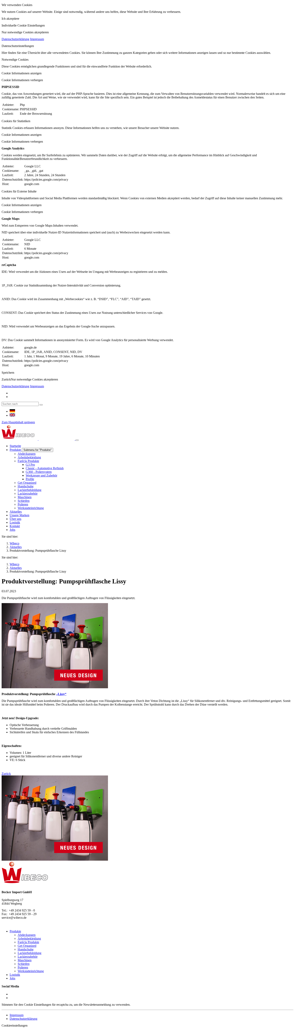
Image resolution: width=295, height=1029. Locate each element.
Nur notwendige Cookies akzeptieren (34, 379)
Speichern (8, 372)
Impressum (37, 39)
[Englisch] (12, 415)
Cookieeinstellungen (14, 1025)
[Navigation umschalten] (77, 440)
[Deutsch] (12, 411)
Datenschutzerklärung (15, 39)
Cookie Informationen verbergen (22, 80)
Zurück (6, 379)
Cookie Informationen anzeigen (22, 73)
